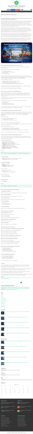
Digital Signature (18, 288)
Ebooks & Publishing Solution (5, 423)
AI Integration (24, 288)
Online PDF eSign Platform (21, 417)
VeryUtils (22, 433)
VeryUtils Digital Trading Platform (22, 424)
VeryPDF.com (3, 302)
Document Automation (13, 287)
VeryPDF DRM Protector (16, 6)
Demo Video (13, 9)
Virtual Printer (13, 288)
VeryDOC (19, 433)
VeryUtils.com (3, 305)
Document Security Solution (5, 417)
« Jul (1, 396)
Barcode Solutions (8, 288)
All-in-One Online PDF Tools (21, 423)
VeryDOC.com (3, 303)
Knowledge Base (3, 300)
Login (9, 9)
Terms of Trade (9, 433)
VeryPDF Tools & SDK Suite (21, 420)
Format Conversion (27, 287)
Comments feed (3, 299)
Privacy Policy (13, 433)
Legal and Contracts (4, 424)
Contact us (3, 289)
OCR (1, 288)
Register (2, 294)
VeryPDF (16, 433)
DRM (3, 288)
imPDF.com (3, 306)
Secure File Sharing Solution (5, 419)
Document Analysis (20, 287)
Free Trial (18, 9)
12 (10, 389)
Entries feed (3, 297)
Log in (2, 296)
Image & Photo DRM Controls (5, 420)
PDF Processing (6, 287)
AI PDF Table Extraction (20, 419)
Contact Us (24, 433)
